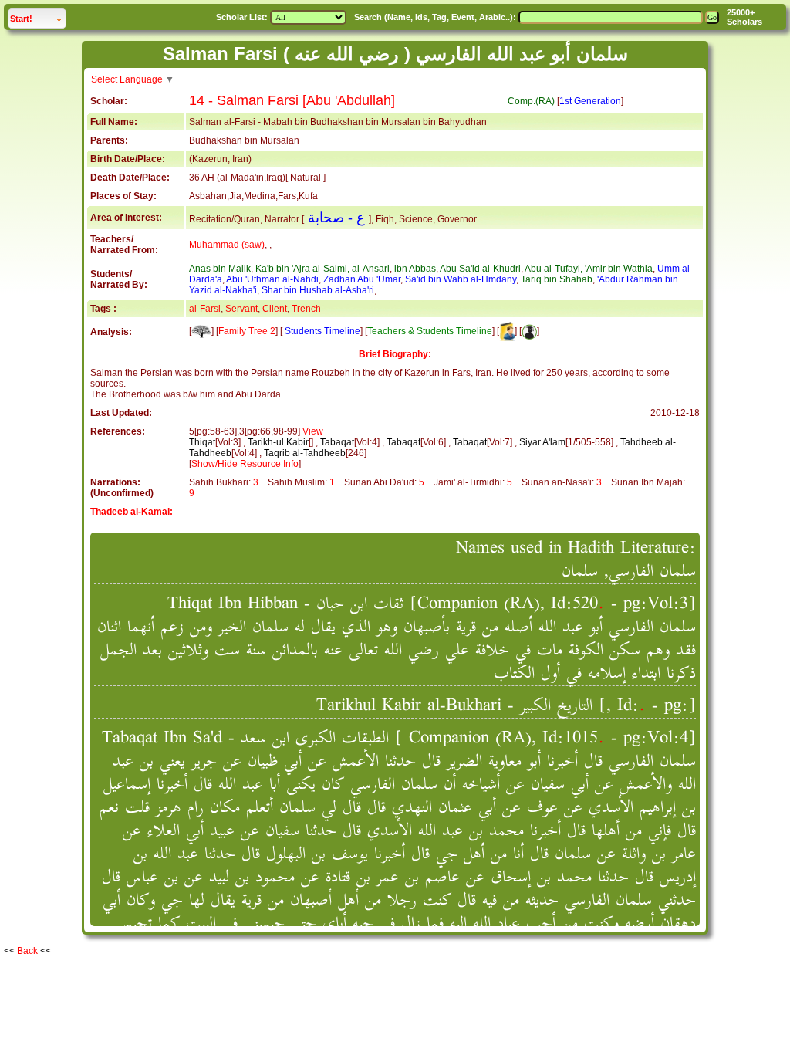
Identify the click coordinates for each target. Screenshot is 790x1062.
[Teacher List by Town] (507, 331)
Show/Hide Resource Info (245, 463)
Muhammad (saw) (227, 244)
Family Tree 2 (246, 331)
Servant (241, 308)
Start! (38, 18)
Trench (306, 308)
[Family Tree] (201, 331)
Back (27, 950)
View (312, 431)
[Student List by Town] (529, 331)
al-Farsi (205, 308)
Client (274, 308)
